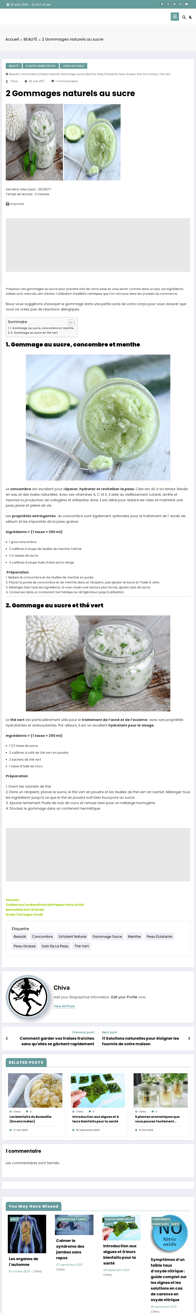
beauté (14, 74)
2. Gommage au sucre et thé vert (34, 333)
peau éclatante (107, 74)
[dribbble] (174, 4)
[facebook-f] (162, 4)
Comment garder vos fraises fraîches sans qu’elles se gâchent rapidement (57, 1041)
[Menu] (175, 16)
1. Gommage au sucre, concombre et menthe (42, 328)
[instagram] (180, 4)
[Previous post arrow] (7, 1038)
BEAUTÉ (14, 66)
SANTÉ (16, 1224)
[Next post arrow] (189, 1038)
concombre (28, 74)
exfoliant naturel (49, 74)
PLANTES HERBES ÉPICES (41, 66)
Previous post (83, 1032)
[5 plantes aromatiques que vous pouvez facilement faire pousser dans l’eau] (161, 1090)
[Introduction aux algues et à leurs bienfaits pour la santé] (98, 1090)
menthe (90, 74)
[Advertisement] (98, 245)
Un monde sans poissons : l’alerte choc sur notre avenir (122, 1252)
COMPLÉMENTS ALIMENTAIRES (67, 1222)
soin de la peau (147, 74)
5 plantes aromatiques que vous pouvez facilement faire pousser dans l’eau (157, 1119)
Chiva (14, 81)
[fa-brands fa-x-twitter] (168, 4)
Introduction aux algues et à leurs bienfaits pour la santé (95, 1119)
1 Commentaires (67, 81)
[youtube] (186, 4)
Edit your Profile (124, 997)
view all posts (64, 1006)
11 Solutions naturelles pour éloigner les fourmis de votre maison (140, 1041)
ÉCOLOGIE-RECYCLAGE (120, 1219)
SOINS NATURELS (73, 66)
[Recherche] (184, 17)
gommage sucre (72, 74)
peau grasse (127, 74)
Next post (109, 1032)
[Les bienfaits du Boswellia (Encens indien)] (35, 1090)
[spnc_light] (190, 16)
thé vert (165, 74)
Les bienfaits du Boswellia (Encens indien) (30, 1119)
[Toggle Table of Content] (69, 322)
